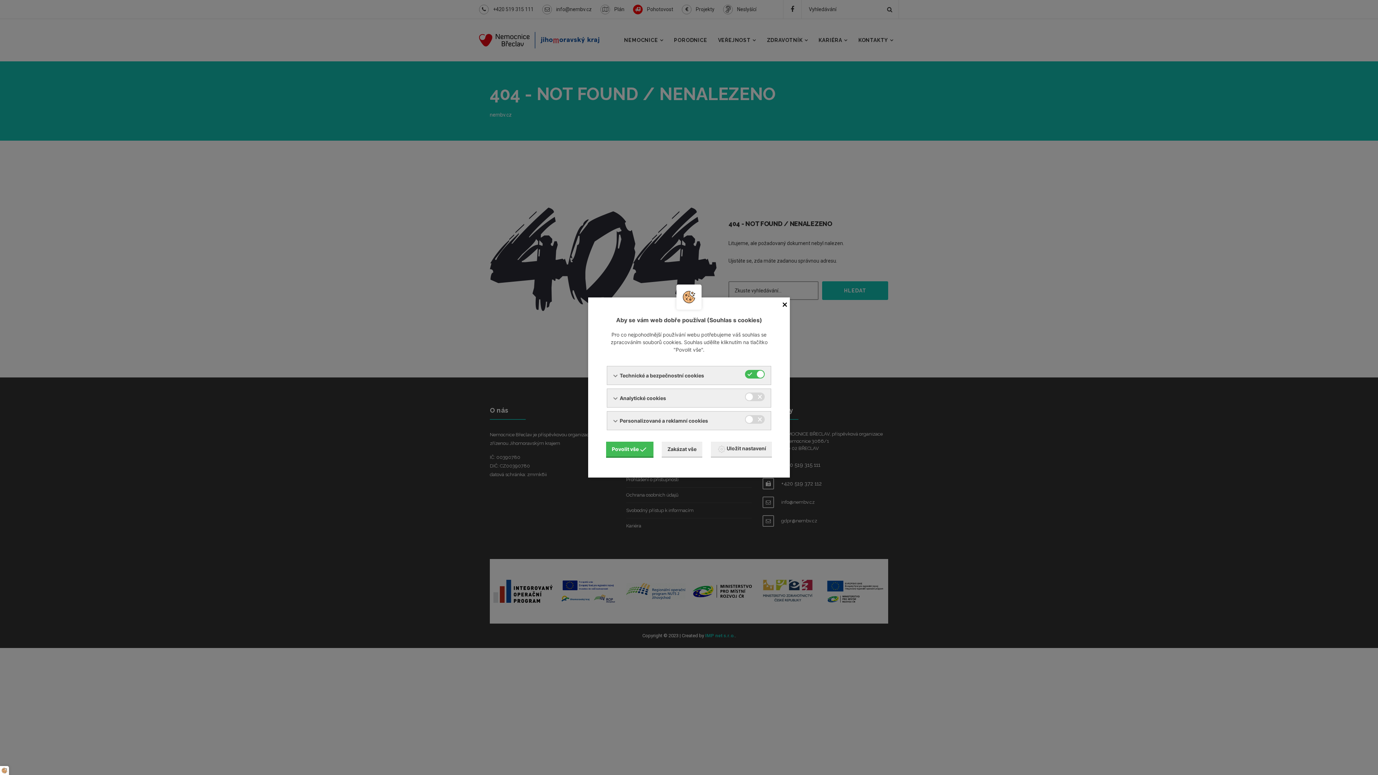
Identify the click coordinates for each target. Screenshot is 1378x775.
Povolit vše (625, 449)
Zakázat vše (682, 449)
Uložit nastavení (746, 448)
